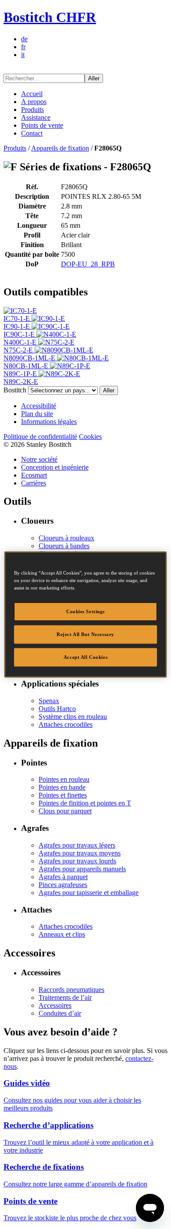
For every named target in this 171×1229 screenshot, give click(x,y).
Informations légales (49, 421)
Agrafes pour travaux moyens (80, 853)
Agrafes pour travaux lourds (77, 861)
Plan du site (37, 413)
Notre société (39, 459)
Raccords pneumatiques (71, 989)
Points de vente (42, 125)
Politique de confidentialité (40, 436)
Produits (32, 109)
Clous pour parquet (65, 811)
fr (23, 46)
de (24, 39)
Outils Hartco (57, 708)
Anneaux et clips (62, 934)
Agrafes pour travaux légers (77, 845)
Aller (94, 78)
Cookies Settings (85, 611)
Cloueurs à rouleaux (66, 538)
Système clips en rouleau (73, 716)
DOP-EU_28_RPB (88, 264)
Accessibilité (38, 406)
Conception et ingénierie (55, 467)
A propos (33, 101)
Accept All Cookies (85, 657)
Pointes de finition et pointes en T (85, 803)
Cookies (90, 436)
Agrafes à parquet (63, 876)
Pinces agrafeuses (63, 884)
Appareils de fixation (60, 148)
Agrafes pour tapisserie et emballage (89, 892)
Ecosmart (34, 475)
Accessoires (55, 1005)
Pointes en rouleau (64, 779)
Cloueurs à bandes (64, 546)
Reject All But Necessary (85, 634)
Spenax (49, 700)
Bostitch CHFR (50, 17)
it (23, 54)
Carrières (33, 483)
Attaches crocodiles (66, 724)
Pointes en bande (62, 787)
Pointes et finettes (63, 795)
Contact (32, 133)
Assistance (35, 117)
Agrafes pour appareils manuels (82, 869)
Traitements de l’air (65, 997)
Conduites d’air (60, 1013)
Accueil (32, 93)
